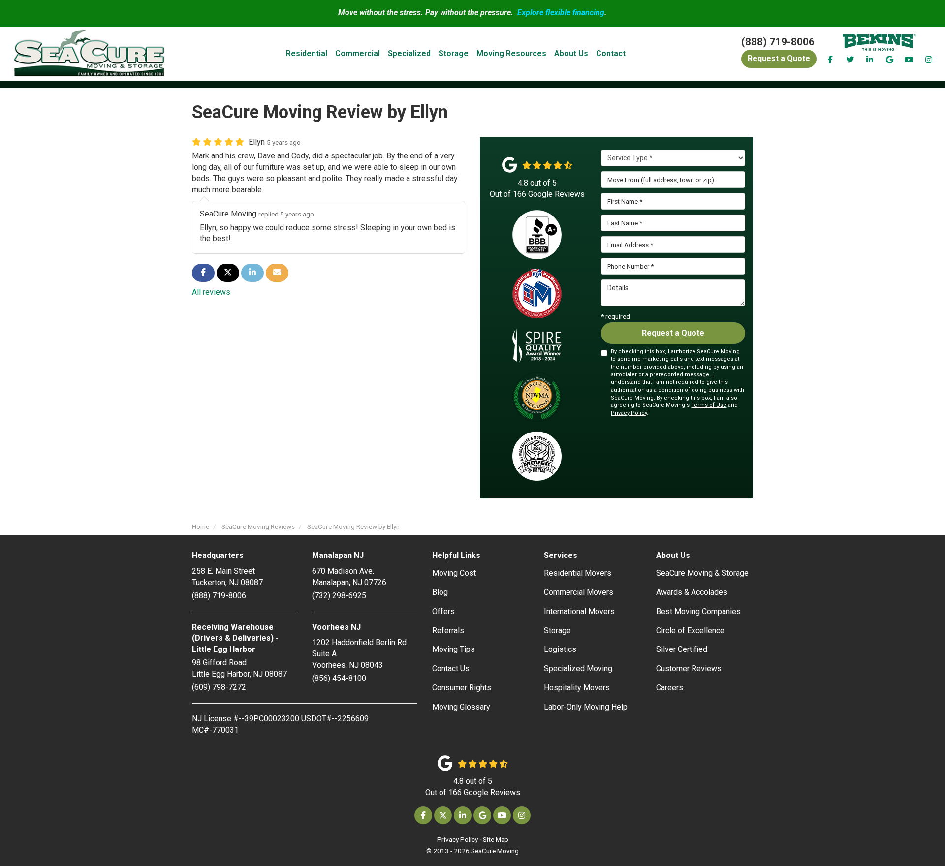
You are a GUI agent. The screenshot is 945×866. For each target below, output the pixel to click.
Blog (440, 592)
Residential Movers (577, 573)
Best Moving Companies (698, 611)
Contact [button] (611, 53)
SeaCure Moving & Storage (702, 573)
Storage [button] (454, 53)
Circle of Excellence (690, 630)
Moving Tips (453, 649)
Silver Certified (681, 649)
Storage (557, 630)
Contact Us (451, 668)
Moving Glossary (461, 706)
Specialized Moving (578, 668)
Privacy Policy (629, 413)
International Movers (579, 611)
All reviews (211, 292)
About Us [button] (571, 53)
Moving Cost (454, 573)
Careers (669, 687)
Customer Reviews (689, 668)
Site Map (495, 839)
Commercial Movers (578, 592)
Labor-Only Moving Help (586, 706)
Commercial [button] (357, 53)
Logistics (560, 649)
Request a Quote (673, 333)
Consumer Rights (461, 687)
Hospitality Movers (577, 687)
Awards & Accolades (691, 592)
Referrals (448, 630)
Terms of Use (708, 405)
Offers (443, 611)
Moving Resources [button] (511, 53)
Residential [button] (306, 53)
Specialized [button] (409, 53)
